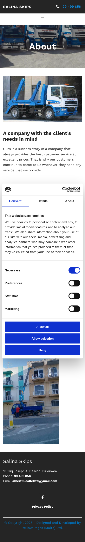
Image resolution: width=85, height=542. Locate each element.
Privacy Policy (42, 506)
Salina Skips (17, 7)
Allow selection (43, 338)
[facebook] (42, 497)
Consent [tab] (15, 201)
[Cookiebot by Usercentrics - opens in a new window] (62, 189)
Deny (42, 350)
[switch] (74, 283)
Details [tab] (43, 201)
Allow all (42, 327)
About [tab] (69, 201)
